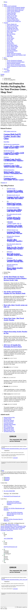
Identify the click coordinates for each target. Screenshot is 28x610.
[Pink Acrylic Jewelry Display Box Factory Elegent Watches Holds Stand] (15, 245)
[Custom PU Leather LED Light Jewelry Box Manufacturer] (9, 150)
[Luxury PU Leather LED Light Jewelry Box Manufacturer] (11, 144)
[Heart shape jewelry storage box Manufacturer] (15, 266)
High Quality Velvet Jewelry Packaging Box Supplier (13, 173)
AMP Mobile (8, 524)
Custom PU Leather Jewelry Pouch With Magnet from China (15, 192)
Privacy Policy (15, 524)
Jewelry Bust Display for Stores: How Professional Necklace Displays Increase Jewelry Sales (15, 278)
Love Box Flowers (8, 423)
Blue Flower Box (8, 425)
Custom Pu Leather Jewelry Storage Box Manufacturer (15, 261)
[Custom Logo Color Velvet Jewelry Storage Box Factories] (9, 163)
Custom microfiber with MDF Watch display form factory (15, 211)
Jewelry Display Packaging (11, 529)
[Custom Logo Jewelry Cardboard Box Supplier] (6, 157)
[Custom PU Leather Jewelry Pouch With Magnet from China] (11, 188)
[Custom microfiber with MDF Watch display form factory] (13, 207)
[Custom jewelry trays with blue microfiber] (13, 195)
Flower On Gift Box (9, 421)
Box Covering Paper (9, 427)
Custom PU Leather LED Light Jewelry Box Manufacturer (14, 154)
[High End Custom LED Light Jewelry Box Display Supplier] (8, 201)
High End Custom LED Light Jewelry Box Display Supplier (15, 204)
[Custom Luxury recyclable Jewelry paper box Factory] (8, 176)
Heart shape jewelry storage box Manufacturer (15, 269)
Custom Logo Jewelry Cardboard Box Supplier (13, 160)
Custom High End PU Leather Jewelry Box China (12, 136)
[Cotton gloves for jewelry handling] (15, 215)
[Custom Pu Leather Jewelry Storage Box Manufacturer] (9, 258)
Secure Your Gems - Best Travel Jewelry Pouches (14, 319)
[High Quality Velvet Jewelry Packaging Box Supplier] (9, 170)
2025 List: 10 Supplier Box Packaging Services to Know (13, 345)
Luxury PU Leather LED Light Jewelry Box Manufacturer (14, 147)
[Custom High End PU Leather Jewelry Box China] (10, 131)
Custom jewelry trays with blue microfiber (15, 197)
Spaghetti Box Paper (9, 428)
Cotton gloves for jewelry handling (14, 218)
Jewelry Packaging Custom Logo (11, 529)
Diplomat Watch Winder (10, 424)
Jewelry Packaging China (19, 526)
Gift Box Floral (7, 418)
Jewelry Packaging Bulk (7, 526)
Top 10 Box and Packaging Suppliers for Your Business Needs (14, 292)
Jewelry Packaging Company (8, 527)
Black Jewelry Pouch (9, 430)
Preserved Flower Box (9, 417)
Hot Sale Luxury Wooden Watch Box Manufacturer (15, 255)
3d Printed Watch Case (9, 431)
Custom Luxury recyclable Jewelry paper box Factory (14, 179)
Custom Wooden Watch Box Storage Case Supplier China (15, 233)
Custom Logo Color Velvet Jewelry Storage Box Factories (13, 167)
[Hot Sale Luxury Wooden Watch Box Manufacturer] (9, 251)
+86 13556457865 (8, 538)
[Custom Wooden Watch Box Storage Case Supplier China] (12, 230)
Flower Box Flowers (9, 420)
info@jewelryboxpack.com (10, 546)
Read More (6, 141)
